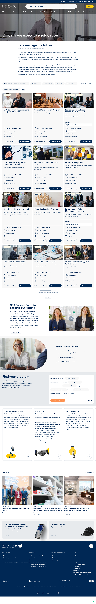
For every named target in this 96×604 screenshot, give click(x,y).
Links (74, 553)
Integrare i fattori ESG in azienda (74, 267)
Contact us (89, 6)
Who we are (5, 12)
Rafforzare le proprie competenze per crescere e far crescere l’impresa (78, 215)
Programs (16, 12)
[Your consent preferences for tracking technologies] (93, 601)
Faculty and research (57, 12)
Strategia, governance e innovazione (14, 167)
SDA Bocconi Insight (74, 12)
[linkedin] (48, 592)
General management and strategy (11, 89)
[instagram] (58, 592)
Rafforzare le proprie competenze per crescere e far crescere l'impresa (78, 115)
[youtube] (53, 592)
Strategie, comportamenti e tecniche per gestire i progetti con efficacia (78, 166)
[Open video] (71, 318)
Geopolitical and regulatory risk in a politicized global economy (47, 265)
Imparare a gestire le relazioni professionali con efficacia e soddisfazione (17, 265)
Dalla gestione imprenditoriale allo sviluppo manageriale (46, 168)
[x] (42, 592)
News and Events (88, 12)
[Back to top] (91, 546)
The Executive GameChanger (42, 113)
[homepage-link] (9, 6)
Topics (25, 12)
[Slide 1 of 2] (46, 464)
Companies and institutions (39, 12)
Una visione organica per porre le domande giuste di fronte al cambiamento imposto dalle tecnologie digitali (16, 214)
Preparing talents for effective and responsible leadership (47, 213)
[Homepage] (12, 546)
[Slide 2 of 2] (50, 464)
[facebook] (37, 592)
